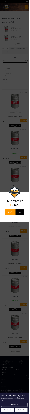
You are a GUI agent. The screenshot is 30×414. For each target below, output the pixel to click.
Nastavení (14, 405)
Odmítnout (7, 410)
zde (2, 400)
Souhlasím (21, 410)
